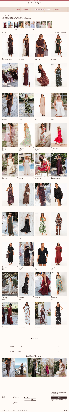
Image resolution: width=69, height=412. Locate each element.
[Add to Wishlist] (17, 58)
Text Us (3, 395)
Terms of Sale (17, 410)
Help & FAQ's (4, 392)
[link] (34, 9)
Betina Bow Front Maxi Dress (58, 380)
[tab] (34, 356)
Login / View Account (27, 392)
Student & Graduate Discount (17, 398)
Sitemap (14, 403)
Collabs (14, 396)
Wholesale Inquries (16, 397)
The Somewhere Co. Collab (17, 404)
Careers (14, 395)
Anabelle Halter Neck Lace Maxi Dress (8, 380)
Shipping (3, 396)
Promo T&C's (22, 410)
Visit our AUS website (16, 401)
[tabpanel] (34, 372)
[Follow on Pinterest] (29, 397)
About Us (14, 392)
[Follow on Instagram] (27, 397)
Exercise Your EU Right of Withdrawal (5, 400)
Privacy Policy (26, 410)
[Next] (37, 338)
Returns (3, 397)
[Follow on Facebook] (24, 397)
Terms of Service (13, 410)
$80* (38, 0)
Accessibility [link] (4, 398)
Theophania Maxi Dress (18, 380)
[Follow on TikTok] (32, 397)
